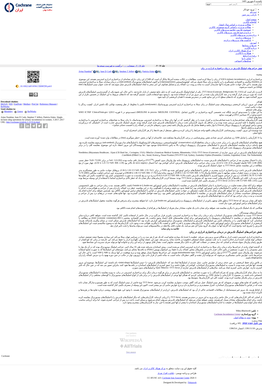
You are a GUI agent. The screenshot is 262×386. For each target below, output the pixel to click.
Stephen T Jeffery (127, 71)
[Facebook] (45, 125)
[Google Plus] (21, 125)
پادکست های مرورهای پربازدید (237, 40)
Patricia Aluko (148, 71)
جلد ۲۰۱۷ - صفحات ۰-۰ (134, 66)
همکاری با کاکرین (243, 53)
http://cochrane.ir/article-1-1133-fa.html (23, 122)
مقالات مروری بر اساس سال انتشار (235, 25)
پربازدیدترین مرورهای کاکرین (243, 35)
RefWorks (5, 106)
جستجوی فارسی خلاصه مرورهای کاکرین (232, 30)
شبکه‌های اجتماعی (242, 61)
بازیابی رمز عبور (249, 15)
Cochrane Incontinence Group (227, 314)
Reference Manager (48, 104)
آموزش (253, 43)
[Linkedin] (27, 125)
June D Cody (106, 71)
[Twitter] (39, 125)
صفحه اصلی (251, 19)
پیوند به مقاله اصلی (242, 317)
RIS (11, 104)
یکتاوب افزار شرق (166, 373)
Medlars (26, 104)
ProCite (35, 104)
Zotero (20, 111)
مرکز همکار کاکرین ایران (240, 50)
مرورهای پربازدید (243, 37)
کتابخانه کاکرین (250, 22)
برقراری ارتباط (250, 56)
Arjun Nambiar (85, 71)
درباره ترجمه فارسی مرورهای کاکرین (234, 32)
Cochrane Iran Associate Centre (175, 378)
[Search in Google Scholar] (94, 72)
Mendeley (8, 111)
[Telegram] (33, 125)
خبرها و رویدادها (249, 45)
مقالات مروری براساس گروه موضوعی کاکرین (230, 27)
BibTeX (4, 104)
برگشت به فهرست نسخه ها (109, 66)
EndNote (18, 104)
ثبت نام (253, 12)
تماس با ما (246, 58)
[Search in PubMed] (97, 72)
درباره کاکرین (250, 48)
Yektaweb (192, 382)
